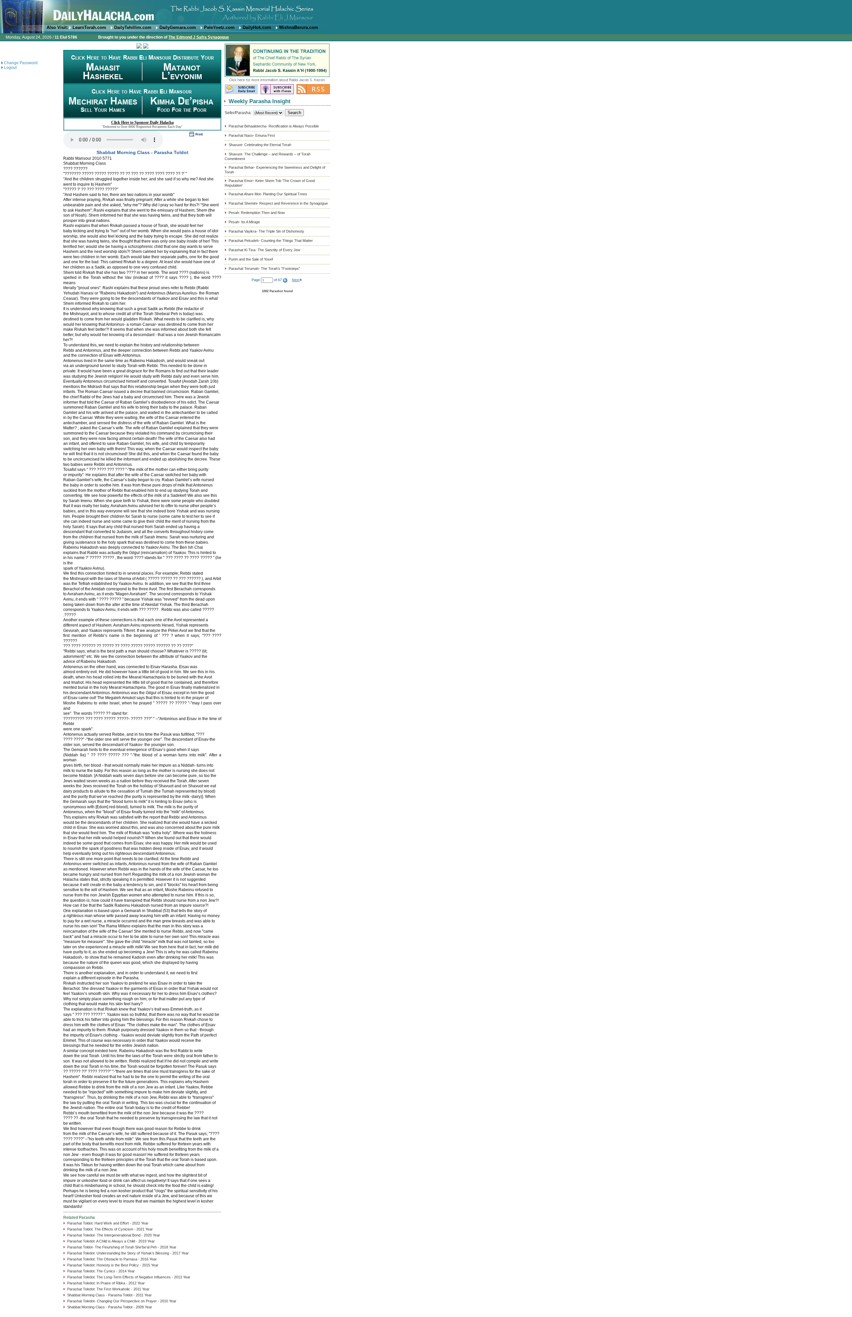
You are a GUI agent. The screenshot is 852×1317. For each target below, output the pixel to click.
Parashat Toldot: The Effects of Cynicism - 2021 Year (110, 1229)
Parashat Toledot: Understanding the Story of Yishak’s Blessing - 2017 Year (128, 1253)
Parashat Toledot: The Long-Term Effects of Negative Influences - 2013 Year (128, 1277)
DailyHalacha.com (426, 12)
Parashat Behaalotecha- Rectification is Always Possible (274, 126)
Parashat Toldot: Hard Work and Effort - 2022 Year (107, 1223)
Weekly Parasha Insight (260, 101)
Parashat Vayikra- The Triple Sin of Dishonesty (266, 231)
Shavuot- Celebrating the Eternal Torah (260, 145)
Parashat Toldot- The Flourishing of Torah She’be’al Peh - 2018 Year (121, 1247)
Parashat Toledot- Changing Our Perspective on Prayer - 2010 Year (121, 1301)
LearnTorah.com (89, 27)
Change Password (21, 63)
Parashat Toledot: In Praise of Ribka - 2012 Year (106, 1283)
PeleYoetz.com (219, 27)
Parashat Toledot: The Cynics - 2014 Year (101, 1271)
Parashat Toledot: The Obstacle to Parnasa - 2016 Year (112, 1259)
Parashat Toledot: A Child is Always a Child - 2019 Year (111, 1241)
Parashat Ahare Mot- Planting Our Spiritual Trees (268, 194)
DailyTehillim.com (132, 27)
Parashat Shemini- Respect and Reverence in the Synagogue (278, 203)
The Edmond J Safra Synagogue (198, 37)
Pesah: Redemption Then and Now (257, 213)
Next (296, 280)
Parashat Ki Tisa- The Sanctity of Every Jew (264, 250)
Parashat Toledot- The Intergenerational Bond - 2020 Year (113, 1235)
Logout (10, 67)
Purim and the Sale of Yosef (251, 259)
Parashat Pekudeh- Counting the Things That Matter (271, 241)
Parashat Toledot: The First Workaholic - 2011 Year (108, 1289)
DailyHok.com (257, 27)
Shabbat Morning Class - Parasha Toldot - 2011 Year (109, 1295)
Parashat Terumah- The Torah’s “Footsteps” (264, 269)
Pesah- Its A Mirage (244, 222)
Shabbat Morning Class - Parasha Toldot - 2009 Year (109, 1307)
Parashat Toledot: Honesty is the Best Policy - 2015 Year (112, 1265)
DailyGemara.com (177, 27)
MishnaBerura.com (298, 27)
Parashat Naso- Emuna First (252, 135)
